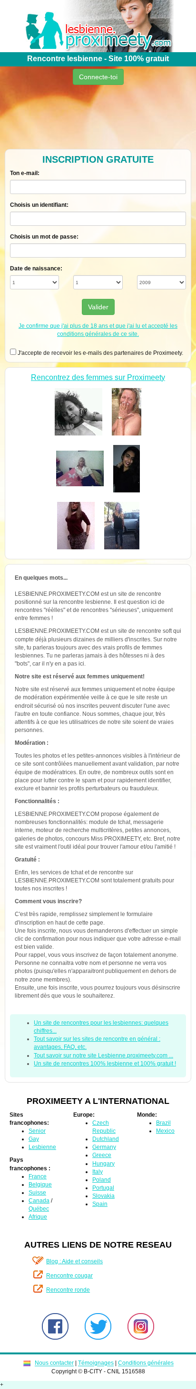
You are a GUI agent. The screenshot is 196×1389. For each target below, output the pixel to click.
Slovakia (103, 1196)
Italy (97, 1171)
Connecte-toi (98, 77)
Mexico (165, 1131)
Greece (101, 1155)
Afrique (38, 1216)
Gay (34, 1139)
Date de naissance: (36, 268)
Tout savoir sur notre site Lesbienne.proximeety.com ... (103, 1055)
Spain (100, 1204)
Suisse (37, 1192)
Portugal (103, 1188)
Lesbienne (42, 1147)
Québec (39, 1208)
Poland (101, 1179)
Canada (39, 1200)
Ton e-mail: (24, 173)
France (38, 1176)
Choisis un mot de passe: (44, 236)
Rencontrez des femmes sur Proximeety (98, 377)
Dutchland (105, 1139)
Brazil (163, 1123)
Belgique (40, 1184)
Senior (37, 1131)
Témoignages (96, 1363)
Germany (104, 1147)
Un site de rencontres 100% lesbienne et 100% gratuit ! (105, 1063)
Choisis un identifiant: (39, 205)
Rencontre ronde (68, 1290)
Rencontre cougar (69, 1275)
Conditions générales (146, 1363)
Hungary (103, 1163)
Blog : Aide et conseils (74, 1261)
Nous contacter (54, 1363)
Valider (98, 307)
